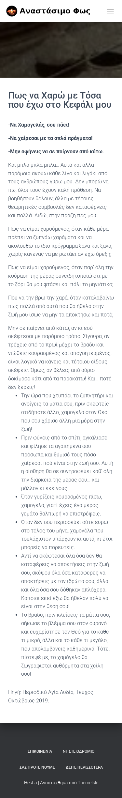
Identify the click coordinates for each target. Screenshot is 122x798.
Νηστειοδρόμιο (78, 751)
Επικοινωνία (40, 751)
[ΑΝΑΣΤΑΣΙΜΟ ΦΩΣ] (54, 11)
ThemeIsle (88, 782)
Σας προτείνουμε (37, 767)
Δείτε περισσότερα (84, 767)
